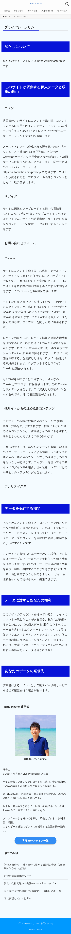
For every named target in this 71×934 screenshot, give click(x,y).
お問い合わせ (47, 923)
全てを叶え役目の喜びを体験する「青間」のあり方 (32, 891)
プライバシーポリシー (28, 923)
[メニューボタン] (4, 4)
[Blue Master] (35, 4)
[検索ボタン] (67, 4)
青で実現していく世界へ (17, 898)
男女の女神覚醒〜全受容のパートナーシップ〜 (30, 883)
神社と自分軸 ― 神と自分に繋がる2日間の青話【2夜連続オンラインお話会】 (34, 866)
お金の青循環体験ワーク (17, 875)
